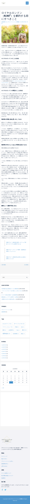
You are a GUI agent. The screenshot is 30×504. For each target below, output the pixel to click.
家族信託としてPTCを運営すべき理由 (9, 297)
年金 (18, 330)
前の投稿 (3, 264)
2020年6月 (3, 353)
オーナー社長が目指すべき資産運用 (9, 295)
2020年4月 (3, 358)
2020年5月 (3, 355)
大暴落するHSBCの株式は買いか (8, 299)
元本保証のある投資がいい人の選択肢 (9, 288)
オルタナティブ (7, 323)
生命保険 (16, 333)
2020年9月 (3, 347)
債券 (4, 330)
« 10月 (2, 388)
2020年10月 (3, 345)
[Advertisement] (15, 409)
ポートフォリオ (19, 323)
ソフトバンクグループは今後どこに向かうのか (11, 290)
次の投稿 (26, 264)
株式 (24, 330)
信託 (22, 327)
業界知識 (6, 333)
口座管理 (11, 330)
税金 (23, 333)
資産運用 (3, 22)
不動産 (17, 327)
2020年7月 (3, 351)
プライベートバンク (5, 309)
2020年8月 (3, 349)
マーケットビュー (7, 327)
